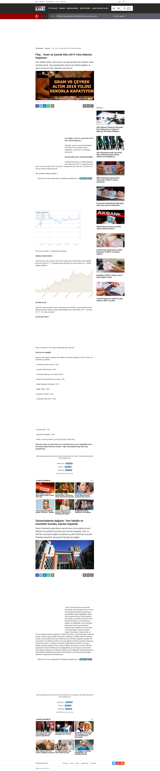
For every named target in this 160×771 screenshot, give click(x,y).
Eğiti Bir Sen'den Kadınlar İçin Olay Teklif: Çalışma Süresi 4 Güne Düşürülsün (78, 16)
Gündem (62, 8)
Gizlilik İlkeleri (84, 763)
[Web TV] (119, 1)
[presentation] (41, 16)
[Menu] (113, 8)
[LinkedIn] (44, 106)
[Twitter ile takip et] (114, 763)
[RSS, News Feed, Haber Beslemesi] (122, 763)
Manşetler (41, 1)
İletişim (77, 763)
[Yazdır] (52, 106)
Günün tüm (118, 16)
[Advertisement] (80, 33)
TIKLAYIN (69, 463)
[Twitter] (41, 106)
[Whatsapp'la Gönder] (48, 106)
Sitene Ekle (63, 1)
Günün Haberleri (50, 1)
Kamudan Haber (72, 8)
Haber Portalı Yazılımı (44, 768)
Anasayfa (65, 763)
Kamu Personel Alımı (100, 8)
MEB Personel (85, 8)
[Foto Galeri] (123, 1)
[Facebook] (37, 106)
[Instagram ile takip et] (118, 763)
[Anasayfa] (36, 1)
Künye (71, 763)
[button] (84, 106)
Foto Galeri (52, 8)
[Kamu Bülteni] (40, 8)
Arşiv (57, 1)
